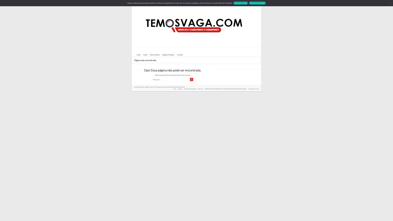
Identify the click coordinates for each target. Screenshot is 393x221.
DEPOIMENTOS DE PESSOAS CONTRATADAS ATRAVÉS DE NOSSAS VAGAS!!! (226, 89)
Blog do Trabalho (168, 55)
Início (139, 55)
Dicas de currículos (254, 89)
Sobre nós (200, 89)
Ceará (145, 55)
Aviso (174, 89)
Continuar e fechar (240, 3)
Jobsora (180, 89)
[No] (390, 3)
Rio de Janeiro (155, 55)
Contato (180, 55)
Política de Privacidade (190, 89)
